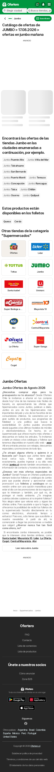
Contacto (27, 640)
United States (10, 736)
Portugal (32, 733)
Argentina (22, 729)
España (7, 733)
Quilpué (31, 195)
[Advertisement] (27, 63)
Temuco (37, 177)
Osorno (11, 195)
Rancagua (37, 183)
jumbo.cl (14, 464)
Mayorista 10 (25, 538)
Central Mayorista (20, 541)
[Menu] (49, 4)
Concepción (14, 183)
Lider (36, 538)
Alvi (34, 541)
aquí (48, 442)
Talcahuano (13, 165)
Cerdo (17, 221)
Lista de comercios (27, 645)
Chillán (27, 189)
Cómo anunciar (27, 673)
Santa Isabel (9, 538)
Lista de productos (27, 651)
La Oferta (45, 538)
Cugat (5, 541)
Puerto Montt (14, 177)
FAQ (27, 634)
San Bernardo (14, 171)
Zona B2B (27, 679)
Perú (23, 733)
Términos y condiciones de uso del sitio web (27, 759)
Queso (7, 221)
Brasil (31, 729)
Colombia (40, 729)
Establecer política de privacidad (27, 753)
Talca (10, 189)
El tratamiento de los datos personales (27, 765)
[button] (43, 4)
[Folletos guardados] (37, 4)
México (16, 733)
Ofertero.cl (35, 746)
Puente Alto (13, 159)
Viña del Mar (38, 159)
